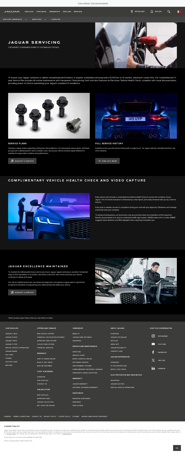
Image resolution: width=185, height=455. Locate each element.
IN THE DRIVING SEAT (119, 366)
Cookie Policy (67, 434)
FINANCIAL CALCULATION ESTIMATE (51, 337)
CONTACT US (42, 384)
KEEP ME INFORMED (44, 366)
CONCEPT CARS (117, 351)
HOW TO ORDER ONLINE (46, 359)
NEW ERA (8, 365)
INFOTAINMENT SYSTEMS (82, 366)
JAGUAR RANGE (11, 351)
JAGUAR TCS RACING (119, 337)
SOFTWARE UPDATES (80, 362)
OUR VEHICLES (42, 380)
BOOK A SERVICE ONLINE (82, 359)
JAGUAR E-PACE (11, 337)
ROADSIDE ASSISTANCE (81, 398)
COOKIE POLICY (65, 416)
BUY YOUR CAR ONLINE (46, 405)
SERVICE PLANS (79, 355)
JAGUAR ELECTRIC (118, 384)
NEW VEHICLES (42, 395)
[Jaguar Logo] (11, 11)
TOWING (8, 358)
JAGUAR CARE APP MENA (82, 337)
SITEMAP (76, 416)
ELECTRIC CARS (11, 362)
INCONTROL (77, 341)
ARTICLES (114, 341)
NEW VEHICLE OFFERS (45, 334)
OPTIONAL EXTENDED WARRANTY (85, 387)
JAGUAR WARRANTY (80, 384)
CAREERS (7, 416)
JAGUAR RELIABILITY (118, 348)
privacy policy (11, 434)
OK (177, 448)
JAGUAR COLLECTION (45, 402)
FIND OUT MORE (109, 161)
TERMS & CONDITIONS (21, 416)
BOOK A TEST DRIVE (45, 362)
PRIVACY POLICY (50, 416)
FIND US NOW (78, 405)
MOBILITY (76, 334)
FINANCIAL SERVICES (45, 348)
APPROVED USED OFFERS (46, 341)
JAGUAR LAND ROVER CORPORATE (94, 416)
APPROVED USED (43, 398)
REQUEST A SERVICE (24, 161)
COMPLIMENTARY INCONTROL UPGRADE (88, 369)
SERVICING (77, 352)
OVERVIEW (41, 377)
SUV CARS (9, 355)
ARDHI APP (115, 344)
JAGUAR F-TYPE (11, 344)
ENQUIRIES (77, 402)
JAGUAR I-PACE (11, 341)
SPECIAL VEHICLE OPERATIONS (17, 348)
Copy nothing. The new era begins (93, 3)
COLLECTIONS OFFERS (45, 344)
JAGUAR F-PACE (11, 334)
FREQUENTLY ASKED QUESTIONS (85, 373)
